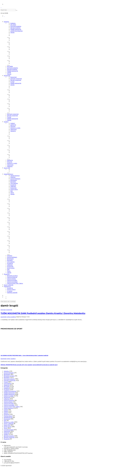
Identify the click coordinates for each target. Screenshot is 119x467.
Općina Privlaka (12, 280)
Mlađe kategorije (15, 29)
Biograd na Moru (12, 275)
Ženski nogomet (15, 80)
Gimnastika (14, 183)
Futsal (12, 81)
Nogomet (7, 75)
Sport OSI (7, 168)
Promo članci (11, 289)
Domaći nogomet (16, 78)
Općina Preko (11, 279)
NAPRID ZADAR (12, 292)
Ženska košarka (15, 28)
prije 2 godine (11, 317)
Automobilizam (15, 178)
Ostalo (12, 32)
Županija (6, 274)
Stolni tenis (14, 189)
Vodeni (6, 122)
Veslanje (13, 131)
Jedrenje (13, 125)
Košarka (6, 21)
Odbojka (13, 186)
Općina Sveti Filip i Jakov (15, 283)
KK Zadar (13, 25)
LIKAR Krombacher (16, 31)
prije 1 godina (11, 358)
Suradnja (10, 288)
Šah (11, 191)
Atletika (12, 177)
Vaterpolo (13, 129)
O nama (9, 291)
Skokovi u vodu (15, 128)
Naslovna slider (9, 396)
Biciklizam (13, 180)
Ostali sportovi (8, 174)
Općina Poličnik (12, 277)
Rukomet (13, 188)
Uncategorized (9, 429)
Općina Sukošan (12, 282)
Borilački (13, 182)
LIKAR (9, 72)
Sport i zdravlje (8, 285)
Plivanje (12, 126)
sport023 (3, 317)
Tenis (12, 192)
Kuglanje (13, 185)
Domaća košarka (15, 26)
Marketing (7, 286)
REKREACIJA (8, 417)
